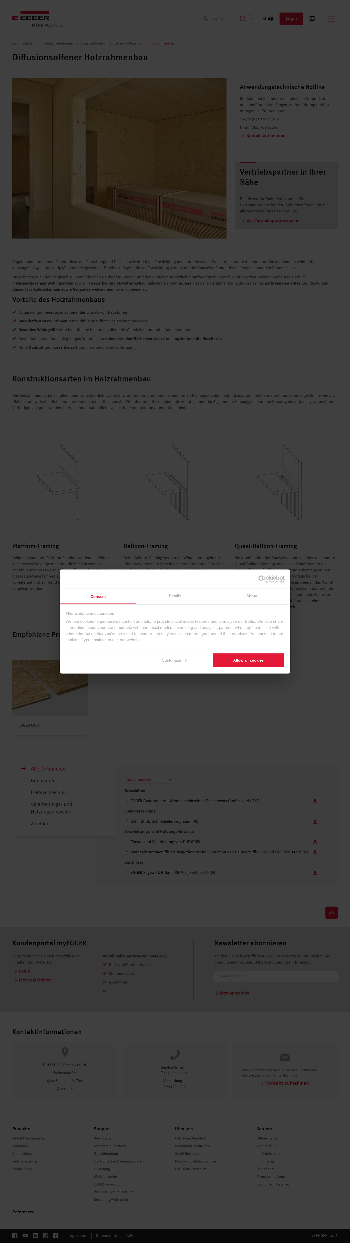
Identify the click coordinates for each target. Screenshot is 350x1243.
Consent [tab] (98, 596)
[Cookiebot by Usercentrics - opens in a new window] (262, 579)
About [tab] (252, 596)
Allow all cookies (248, 660)
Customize (171, 660)
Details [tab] (175, 596)
